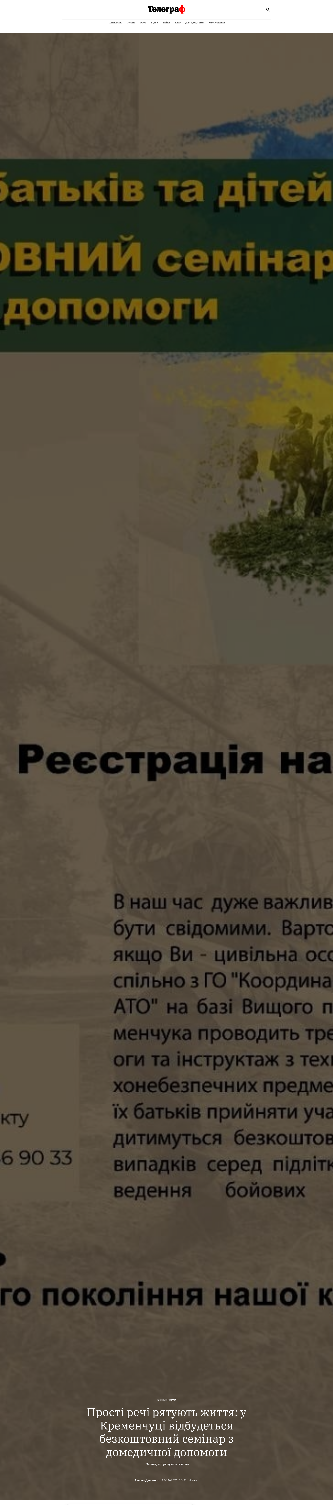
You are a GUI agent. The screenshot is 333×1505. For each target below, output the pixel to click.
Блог (178, 22)
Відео (154, 22)
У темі (131, 22)
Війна (166, 22)
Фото (143, 22)
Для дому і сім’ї (194, 22)
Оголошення (217, 22)
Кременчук (166, 1400)
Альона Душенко (146, 1480)
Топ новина (115, 22)
